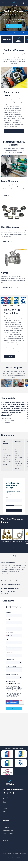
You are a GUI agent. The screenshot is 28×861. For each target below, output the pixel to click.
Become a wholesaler (14, 25)
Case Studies (6, 827)
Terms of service (11, 857)
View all (3, 525)
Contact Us (6, 195)
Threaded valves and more (10, 287)
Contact (5, 808)
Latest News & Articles (8, 830)
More (4, 464)
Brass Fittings (5, 541)
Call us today (9, 356)
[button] (2, 3)
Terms (4, 811)
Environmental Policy (8, 833)
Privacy (4, 814)
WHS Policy (5, 840)
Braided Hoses (17, 541)
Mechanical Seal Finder (8, 824)
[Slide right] (17, 45)
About (4, 805)
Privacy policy (20, 849)
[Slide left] (10, 45)
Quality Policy (6, 837)
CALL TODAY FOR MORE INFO (14, 131)
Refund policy (15, 853)
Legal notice (19, 857)
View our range (7, 241)
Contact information (7, 853)
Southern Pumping (11, 849)
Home (4, 801)
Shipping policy (23, 853)
